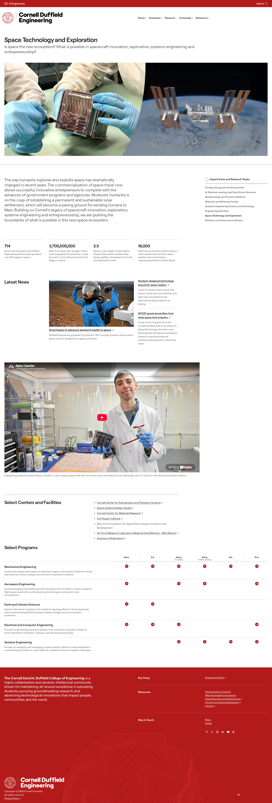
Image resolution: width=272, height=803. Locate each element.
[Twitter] (212, 732)
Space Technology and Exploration (223, 215)
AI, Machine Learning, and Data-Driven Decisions (230, 192)
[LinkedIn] (222, 732)
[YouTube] (228, 732)
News (208, 719)
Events (208, 723)
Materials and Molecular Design (221, 201)
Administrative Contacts (218, 691)
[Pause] (238, 795)
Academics (156, 17)
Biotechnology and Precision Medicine (225, 196)
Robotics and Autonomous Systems (224, 220)
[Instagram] (217, 732)
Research (171, 17)
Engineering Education (217, 211)
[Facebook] (207, 732)
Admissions (203, 17)
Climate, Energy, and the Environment (224, 187)
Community (186, 17)
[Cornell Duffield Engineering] (143, 783)
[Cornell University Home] (10, 782)
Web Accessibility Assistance (220, 695)
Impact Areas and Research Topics (230, 179)
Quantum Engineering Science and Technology (229, 206)
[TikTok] (233, 732)
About (142, 17)
